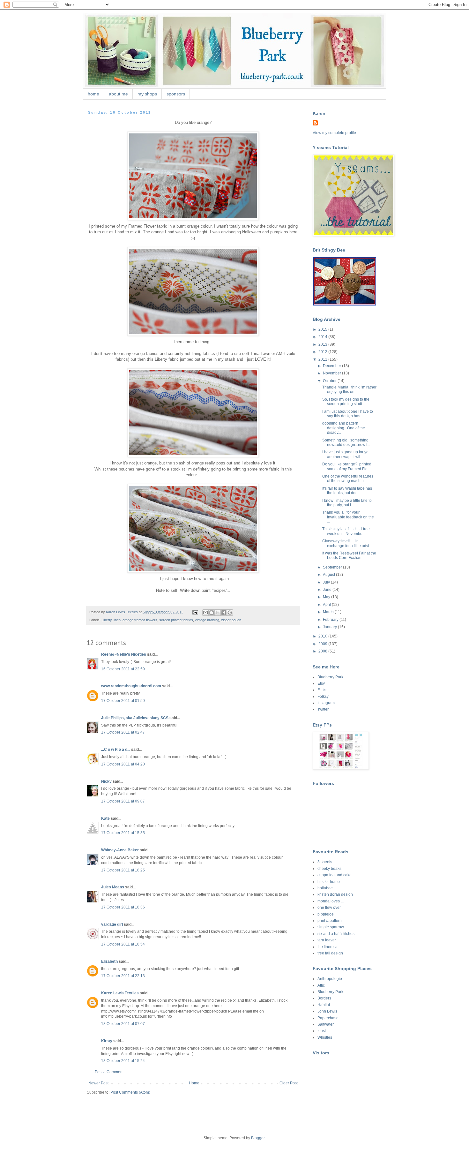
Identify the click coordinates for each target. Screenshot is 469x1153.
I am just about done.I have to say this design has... (347, 413)
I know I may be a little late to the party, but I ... (347, 502)
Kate (105, 818)
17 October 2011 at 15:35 (123, 833)
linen (117, 620)
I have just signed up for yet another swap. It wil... (345, 454)
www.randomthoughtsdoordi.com (131, 686)
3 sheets (324, 862)
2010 (323, 636)
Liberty (106, 620)
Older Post (288, 1083)
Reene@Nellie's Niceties (123, 654)
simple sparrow (330, 927)
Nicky (106, 781)
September (333, 567)
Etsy (321, 683)
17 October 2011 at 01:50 (123, 700)
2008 (323, 651)
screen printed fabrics (176, 620)
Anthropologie (329, 978)
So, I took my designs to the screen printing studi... (345, 401)
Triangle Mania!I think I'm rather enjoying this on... (349, 389)
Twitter (323, 709)
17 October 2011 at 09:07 (123, 801)
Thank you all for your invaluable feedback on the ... (348, 517)
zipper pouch (231, 620)
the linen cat (328, 947)
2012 (323, 352)
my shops (147, 93)
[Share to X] (217, 612)
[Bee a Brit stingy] (344, 304)
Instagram (326, 703)
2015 (323, 329)
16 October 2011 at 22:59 (123, 669)
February (331, 619)
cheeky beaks (329, 868)
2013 (323, 344)
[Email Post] (195, 612)
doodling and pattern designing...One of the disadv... (343, 428)
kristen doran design (335, 894)
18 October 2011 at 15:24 (123, 1061)
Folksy (323, 696)
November (332, 373)
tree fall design (330, 953)
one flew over (329, 907)
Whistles (324, 1037)
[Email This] (205, 612)
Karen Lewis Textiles (120, 993)
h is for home (328, 881)
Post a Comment (109, 1072)
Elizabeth (109, 961)
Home (194, 1083)
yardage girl (112, 924)
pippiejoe (325, 914)
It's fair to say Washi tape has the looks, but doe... (347, 490)
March (329, 612)
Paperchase (328, 1018)
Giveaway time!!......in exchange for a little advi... (347, 543)
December (332, 366)
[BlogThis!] (211, 612)
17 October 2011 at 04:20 (123, 764)
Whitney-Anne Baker (120, 850)
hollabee (325, 888)
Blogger (257, 1138)
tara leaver (326, 940)
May (327, 597)
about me (118, 93)
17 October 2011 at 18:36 (123, 907)
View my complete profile (334, 133)
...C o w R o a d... (115, 749)
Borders (324, 998)
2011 (323, 359)
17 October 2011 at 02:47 (123, 732)
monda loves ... (330, 901)
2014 (323, 337)
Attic (321, 985)
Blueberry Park (330, 677)
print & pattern (329, 920)
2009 (323, 644)
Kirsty (106, 1041)
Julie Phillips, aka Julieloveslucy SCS (134, 718)
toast (321, 1031)
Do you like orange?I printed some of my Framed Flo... (346, 466)
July (327, 582)
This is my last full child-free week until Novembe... (346, 531)
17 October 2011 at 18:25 (123, 870)
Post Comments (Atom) (130, 1092)
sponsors (176, 93)
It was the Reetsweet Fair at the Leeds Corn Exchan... (349, 555)
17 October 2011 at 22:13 (123, 976)
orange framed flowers (140, 620)
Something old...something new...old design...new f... (346, 442)
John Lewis (327, 1011)
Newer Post (98, 1083)
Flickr (322, 690)
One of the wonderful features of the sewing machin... (347, 478)
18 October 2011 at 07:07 (123, 1023)
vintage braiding (207, 620)
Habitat (323, 1005)
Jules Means (112, 887)
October (330, 381)
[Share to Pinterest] (230, 612)
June (327, 589)
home (93, 93)
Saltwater (325, 1024)
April (327, 604)
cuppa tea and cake (334, 875)
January (330, 627)
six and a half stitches (335, 933)
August (329, 574)
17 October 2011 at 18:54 (123, 944)
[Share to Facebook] (223, 612)
